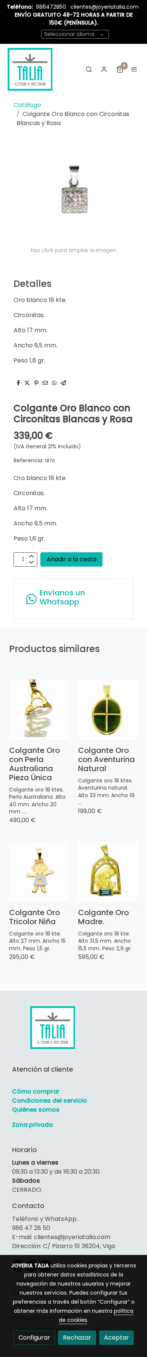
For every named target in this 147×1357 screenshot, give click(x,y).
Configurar (34, 1337)
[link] (30, 69)
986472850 (51, 7)
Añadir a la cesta (71, 559)
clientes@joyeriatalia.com (104, 7)
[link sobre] (73, 1032)
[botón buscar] (89, 69)
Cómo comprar (36, 1091)
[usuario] (104, 69)
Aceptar (116, 1337)
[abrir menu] (134, 69)
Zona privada (32, 1124)
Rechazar (77, 1337)
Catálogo (27, 105)
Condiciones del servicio (49, 1100)
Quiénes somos (36, 1109)
